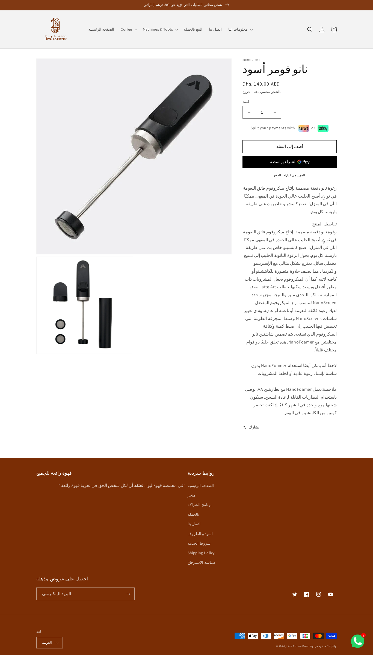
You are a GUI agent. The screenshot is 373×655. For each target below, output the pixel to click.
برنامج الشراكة (200, 504)
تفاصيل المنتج (324, 224)
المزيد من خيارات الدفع (289, 175)
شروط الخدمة (199, 543)
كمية (245, 101)
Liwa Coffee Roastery (300, 646)
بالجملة (193, 514)
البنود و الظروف (200, 533)
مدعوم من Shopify (326, 646)
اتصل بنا (194, 523)
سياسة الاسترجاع (201, 562)
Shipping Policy (201, 552)
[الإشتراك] (128, 594)
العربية (47, 642)
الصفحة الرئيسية (201, 485)
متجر (192, 495)
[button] (128, 29)
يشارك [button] (254, 427)
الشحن (275, 92)
